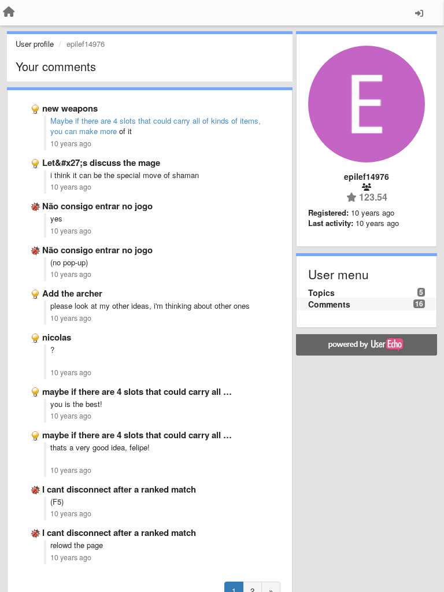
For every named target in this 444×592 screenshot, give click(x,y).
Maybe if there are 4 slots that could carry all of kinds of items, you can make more (155, 126)
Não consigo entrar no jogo (97, 205)
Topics (321, 292)
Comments (329, 304)
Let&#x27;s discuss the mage (101, 162)
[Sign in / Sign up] (419, 13)
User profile (35, 43)
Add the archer (72, 293)
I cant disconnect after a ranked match (119, 489)
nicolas (56, 337)
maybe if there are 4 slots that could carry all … (137, 391)
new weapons (70, 108)
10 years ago (70, 143)
